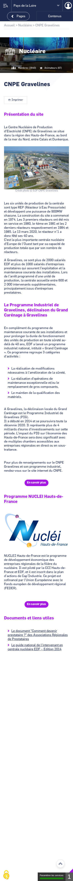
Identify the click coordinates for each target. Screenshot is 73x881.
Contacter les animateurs (41, 76)
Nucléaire (25, 25)
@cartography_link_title (31, 76)
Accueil (9, 25)
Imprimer (17, 100)
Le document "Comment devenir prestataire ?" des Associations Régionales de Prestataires (38, 635)
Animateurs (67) (53, 68)
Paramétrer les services (51, 875)
